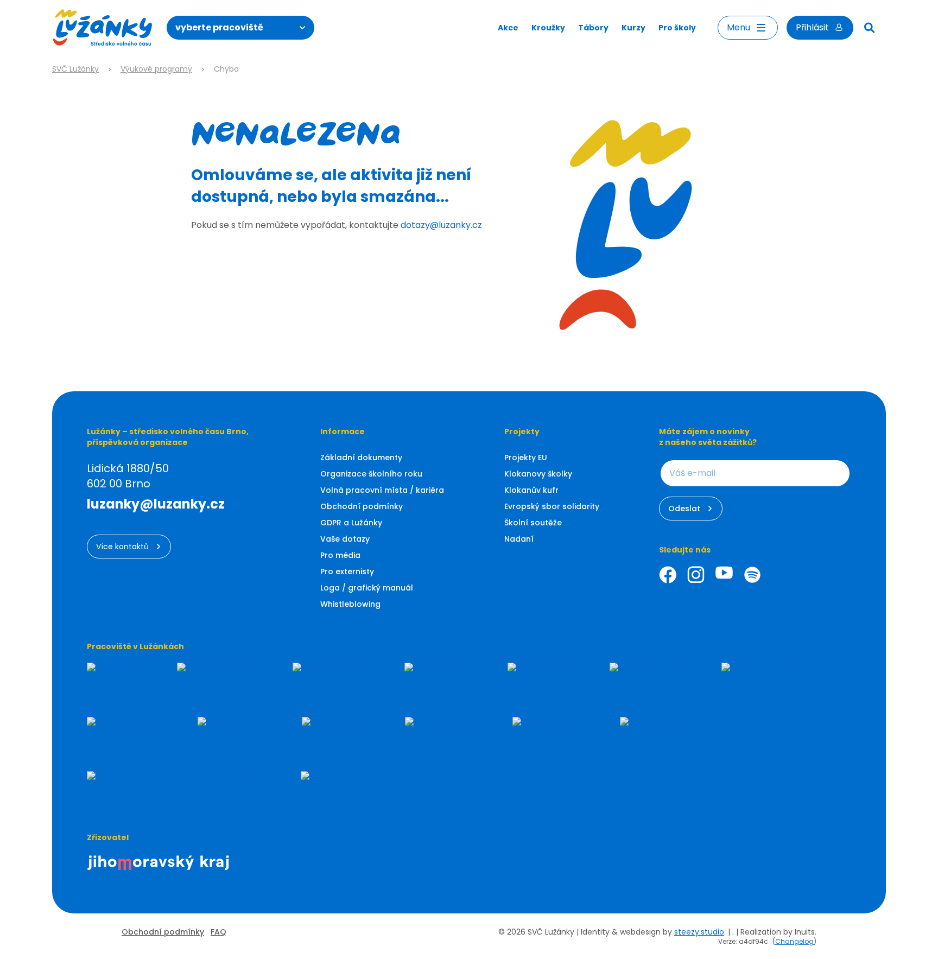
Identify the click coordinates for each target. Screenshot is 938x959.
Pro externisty (347, 571)
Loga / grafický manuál (366, 587)
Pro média (340, 555)
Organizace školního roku (371, 473)
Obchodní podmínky (361, 506)
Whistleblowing (350, 604)
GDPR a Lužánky (351, 522)
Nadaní (519, 539)
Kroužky (548, 27)
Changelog (794, 941)
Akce (508, 27)
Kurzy (633, 27)
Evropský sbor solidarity (551, 506)
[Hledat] (870, 27)
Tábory (593, 27)
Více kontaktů (122, 546)
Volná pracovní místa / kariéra (382, 490)
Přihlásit (812, 27)
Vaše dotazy (345, 539)
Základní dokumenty (361, 457)
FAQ (218, 931)
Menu (738, 27)
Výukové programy (156, 69)
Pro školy (677, 27)
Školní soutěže (533, 522)
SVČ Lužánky (75, 69)
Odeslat (684, 508)
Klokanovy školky (538, 473)
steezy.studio (699, 931)
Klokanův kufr (531, 490)
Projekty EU (525, 457)
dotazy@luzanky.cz (441, 225)
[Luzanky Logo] (103, 28)
